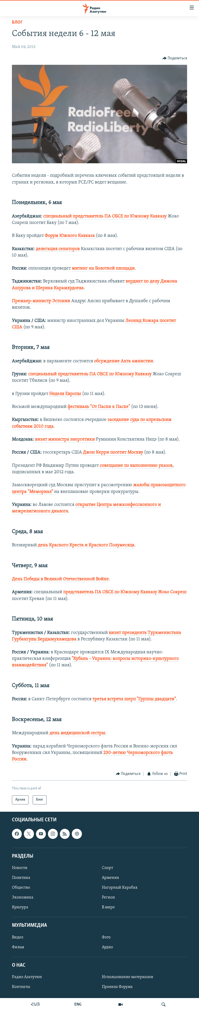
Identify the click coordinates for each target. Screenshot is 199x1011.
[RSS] (65, 834)
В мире (108, 907)
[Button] (174, 58)
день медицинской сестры (77, 733)
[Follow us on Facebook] (17, 834)
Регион (108, 897)
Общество (21, 888)
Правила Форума (117, 987)
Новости (19, 868)
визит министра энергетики (65, 439)
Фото (106, 937)
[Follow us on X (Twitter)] (29, 834)
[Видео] (120, 1004)
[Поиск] (163, 1004)
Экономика (22, 897)
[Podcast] (77, 834)
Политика (21, 878)
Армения (110, 878)
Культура (20, 907)
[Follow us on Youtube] (41, 834)
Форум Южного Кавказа (70, 236)
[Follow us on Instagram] (53, 834)
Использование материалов (127, 977)
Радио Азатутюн (27, 977)
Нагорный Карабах (119, 888)
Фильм (18, 947)
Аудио (107, 947)
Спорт (107, 868)
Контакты (21, 987)
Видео (17, 937)
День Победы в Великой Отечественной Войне (60, 579)
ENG (77, 1004)
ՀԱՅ (35, 1004)
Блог (17, 22)
